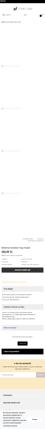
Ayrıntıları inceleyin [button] (10, 426)
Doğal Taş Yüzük (26, 259)
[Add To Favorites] (27, 239)
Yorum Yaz (22, 343)
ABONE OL (40, 375)
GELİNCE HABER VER (22, 270)
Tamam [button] (34, 419)
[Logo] (22, 9)
